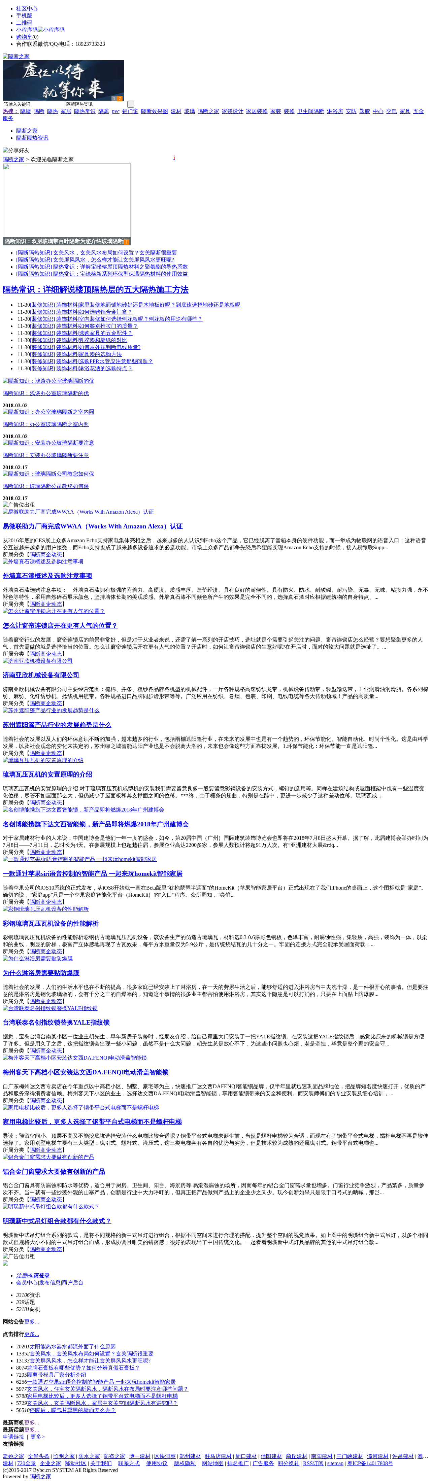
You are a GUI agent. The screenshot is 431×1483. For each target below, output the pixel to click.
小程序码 (27, 30)
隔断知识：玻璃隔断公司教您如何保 (46, 486)
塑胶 (364, 111)
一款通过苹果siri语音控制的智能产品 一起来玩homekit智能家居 (101, 1382)
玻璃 (189, 111)
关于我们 (101, 1463)
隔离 (103, 111)
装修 (289, 111)
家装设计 (232, 111)
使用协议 (157, 1463)
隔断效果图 (154, 111)
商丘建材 (296, 1456)
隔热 (52, 111)
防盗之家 (114, 1456)
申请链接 (13, 1437)
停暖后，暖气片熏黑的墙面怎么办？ (73, 1410)
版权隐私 (185, 1463)
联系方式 (129, 1463)
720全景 (26, 1463)
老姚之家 (13, 1456)
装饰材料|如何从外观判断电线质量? (98, 347)
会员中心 (27, 1282)
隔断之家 (208, 111)
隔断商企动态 (46, 554)
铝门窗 (130, 111)
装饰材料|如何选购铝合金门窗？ (94, 312)
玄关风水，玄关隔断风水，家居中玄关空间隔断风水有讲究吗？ (102, 1403)
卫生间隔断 (310, 111)
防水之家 (89, 1456)
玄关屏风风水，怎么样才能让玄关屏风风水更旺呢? (113, 260)
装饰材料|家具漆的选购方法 (89, 354)
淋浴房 (335, 111)
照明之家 (64, 1456)
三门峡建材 (349, 1456)
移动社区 (76, 1463)
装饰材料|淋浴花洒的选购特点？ (94, 368)
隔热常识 (85, 111)
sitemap (335, 1463)
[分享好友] (16, 150)
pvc (116, 111)
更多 (38, 1437)
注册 (21, 1275)
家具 (405, 111)
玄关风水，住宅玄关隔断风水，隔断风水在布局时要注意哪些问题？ (108, 1389)
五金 (418, 111)
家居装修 (257, 111)
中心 (378, 111)
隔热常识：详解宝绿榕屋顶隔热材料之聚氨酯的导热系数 (120, 267)
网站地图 (213, 1463)
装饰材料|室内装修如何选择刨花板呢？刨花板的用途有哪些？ (129, 319)
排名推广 (238, 1463)
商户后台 (73, 1282)
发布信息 (50, 1282)
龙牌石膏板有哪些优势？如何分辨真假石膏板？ (83, 1368)
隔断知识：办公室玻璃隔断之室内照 (46, 424)
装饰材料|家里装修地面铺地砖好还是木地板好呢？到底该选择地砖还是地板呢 (148, 305)
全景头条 (38, 1456)
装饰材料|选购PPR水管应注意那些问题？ (104, 361)
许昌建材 (403, 1456)
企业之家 (50, 1463)
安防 (351, 111)
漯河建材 (378, 1456)
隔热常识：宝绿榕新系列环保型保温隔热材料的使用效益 (120, 274)
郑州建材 (190, 1456)
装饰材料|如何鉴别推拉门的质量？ (97, 326)
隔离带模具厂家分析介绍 (56, 1375)
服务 (8, 118)
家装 (275, 111)
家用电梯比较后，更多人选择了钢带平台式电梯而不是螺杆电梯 (102, 1396)
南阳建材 (322, 1456)
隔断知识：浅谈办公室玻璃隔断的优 (46, 393)
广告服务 (263, 1463)
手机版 (24, 16)
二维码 (24, 23)
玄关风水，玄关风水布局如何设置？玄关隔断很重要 (115, 252)
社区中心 (27, 8)
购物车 (24, 37)
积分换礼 (288, 1463)
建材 (176, 111)
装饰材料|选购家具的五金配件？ (94, 333)
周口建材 (246, 1456)
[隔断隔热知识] (34, 252)
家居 (66, 111)
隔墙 (25, 111)
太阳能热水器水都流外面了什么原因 (73, 1346)
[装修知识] (42, 305)
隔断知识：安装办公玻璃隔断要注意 (46, 455)
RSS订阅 (313, 1463)
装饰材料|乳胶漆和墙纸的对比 (91, 340)
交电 (391, 111)
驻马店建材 (218, 1456)
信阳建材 (271, 1456)
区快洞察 (165, 1456)
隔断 (39, 111)
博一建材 (140, 1456)
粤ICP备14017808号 (370, 1463)
